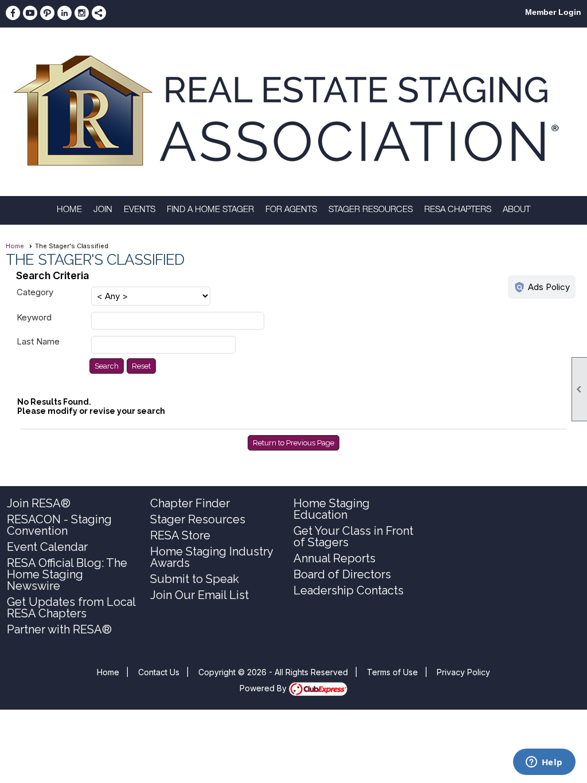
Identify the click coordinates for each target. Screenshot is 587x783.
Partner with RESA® (59, 629)
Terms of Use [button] (392, 672)
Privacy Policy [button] (463, 672)
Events (139, 210)
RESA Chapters (457, 210)
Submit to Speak (194, 579)
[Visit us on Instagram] (82, 13)
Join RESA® (39, 503)
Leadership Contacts (349, 590)
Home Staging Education (332, 509)
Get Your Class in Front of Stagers (353, 536)
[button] (106, 366)
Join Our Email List (199, 595)
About (516, 210)
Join (102, 210)
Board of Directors (342, 574)
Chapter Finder (190, 503)
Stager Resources (370, 210)
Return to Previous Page (293, 443)
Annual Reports (334, 558)
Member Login (553, 12)
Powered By (264, 688)
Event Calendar (47, 547)
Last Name (38, 341)
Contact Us (158, 672)
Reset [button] (141, 366)
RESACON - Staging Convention (59, 525)
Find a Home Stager (210, 210)
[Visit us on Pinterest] (47, 13)
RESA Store (180, 535)
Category (35, 292)
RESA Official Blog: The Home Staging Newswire (67, 574)
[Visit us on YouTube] (30, 13)
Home (69, 210)
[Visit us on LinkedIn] (64, 13)
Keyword (34, 317)
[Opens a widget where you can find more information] (544, 763)
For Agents (291, 210)
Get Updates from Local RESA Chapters (71, 607)
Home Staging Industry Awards (211, 557)
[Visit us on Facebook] (13, 13)
